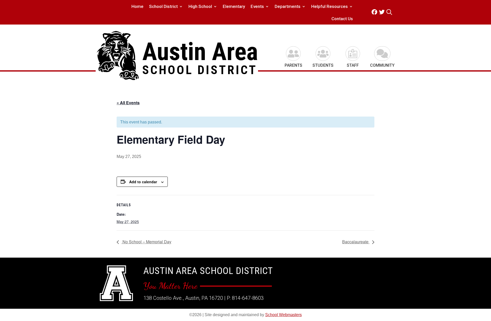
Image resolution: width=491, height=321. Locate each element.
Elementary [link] (234, 7)
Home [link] (137, 7)
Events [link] (257, 7)
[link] (375, 12)
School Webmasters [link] (283, 315)
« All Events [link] (128, 103)
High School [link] (200, 7)
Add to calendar (143, 181)
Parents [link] (293, 65)
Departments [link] (287, 7)
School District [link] (163, 7)
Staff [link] (353, 65)
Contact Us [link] (342, 19)
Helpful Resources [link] (329, 7)
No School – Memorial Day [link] (146, 242)
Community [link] (382, 65)
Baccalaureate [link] (356, 242)
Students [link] (323, 65)
